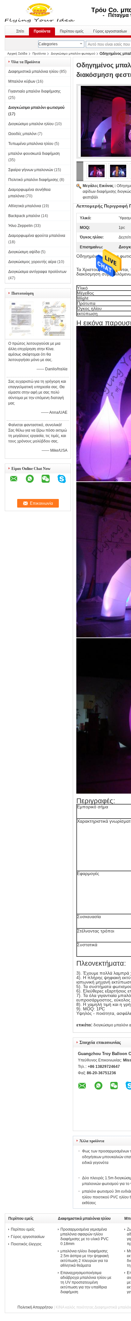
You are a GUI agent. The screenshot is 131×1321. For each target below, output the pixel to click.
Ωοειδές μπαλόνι (22, 134)
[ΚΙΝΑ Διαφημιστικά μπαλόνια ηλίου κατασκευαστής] (40, 13)
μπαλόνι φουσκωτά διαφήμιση (34, 153)
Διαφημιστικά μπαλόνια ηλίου (33, 71)
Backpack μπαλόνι (24, 216)
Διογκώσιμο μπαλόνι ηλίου (31, 124)
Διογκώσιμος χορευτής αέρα (32, 262)
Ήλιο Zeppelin (20, 225)
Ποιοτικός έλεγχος (26, 1244)
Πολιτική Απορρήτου (35, 1307)
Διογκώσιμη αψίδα (24, 252)
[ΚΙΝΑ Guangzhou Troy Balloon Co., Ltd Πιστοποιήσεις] (21, 334)
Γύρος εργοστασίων (28, 1236)
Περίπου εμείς (72, 31)
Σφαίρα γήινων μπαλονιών (30, 170)
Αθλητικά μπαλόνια (24, 206)
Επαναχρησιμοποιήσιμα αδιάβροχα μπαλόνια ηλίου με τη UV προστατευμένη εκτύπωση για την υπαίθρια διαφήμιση (85, 1282)
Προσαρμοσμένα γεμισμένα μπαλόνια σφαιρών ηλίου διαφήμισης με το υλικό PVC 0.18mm (84, 1236)
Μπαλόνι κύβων (21, 81)
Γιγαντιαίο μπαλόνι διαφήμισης (34, 91)
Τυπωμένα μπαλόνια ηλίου (30, 143)
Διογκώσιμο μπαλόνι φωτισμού (73, 53)
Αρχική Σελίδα (17, 53)
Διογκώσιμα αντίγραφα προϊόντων (37, 271)
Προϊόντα (42, 31)
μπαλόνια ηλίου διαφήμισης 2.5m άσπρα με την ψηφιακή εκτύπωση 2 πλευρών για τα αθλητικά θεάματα (84, 1258)
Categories (48, 44)
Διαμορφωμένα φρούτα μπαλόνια (36, 235)
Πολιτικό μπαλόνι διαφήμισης (33, 179)
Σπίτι (20, 31)
